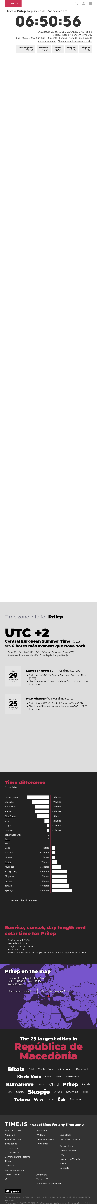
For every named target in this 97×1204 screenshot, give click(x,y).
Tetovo (22, 1099)
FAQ (62, 1155)
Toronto (9, 811)
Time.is (13, 3)
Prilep (70, 1084)
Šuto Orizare (76, 1099)
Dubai (8, 862)
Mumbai (9, 867)
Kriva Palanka (72, 1077)
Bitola (16, 1069)
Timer (8, 1161)
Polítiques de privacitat (48, 1183)
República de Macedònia (48, 1051)
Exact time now (13, 1130)
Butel (31, 1069)
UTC (7, 821)
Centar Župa (46, 1069)
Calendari (10, 1165)
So (6, 1178)
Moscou (9, 857)
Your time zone (13, 1139)
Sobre (63, 1163)
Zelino (50, 1099)
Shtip (20, 1092)
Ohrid (54, 1084)
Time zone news (45, 1139)
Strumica (72, 1091)
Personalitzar (67, 1146)
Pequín (71, 49)
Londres (43, 49)
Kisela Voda (29, 1076)
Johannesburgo (13, 835)
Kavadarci (82, 1069)
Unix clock (65, 1135)
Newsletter (42, 1143)
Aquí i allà (10, 1135)
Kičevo (48, 1077)
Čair (62, 1099)
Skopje (39, 1091)
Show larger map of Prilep (22, 991)
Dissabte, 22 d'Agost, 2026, (64, 31)
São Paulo (10, 816)
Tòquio (86, 49)
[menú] (90, 4)
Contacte (64, 1168)
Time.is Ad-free (68, 1150)
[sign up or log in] (83, 4)
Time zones (11, 1143)
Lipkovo (41, 1084)
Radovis (86, 1084)
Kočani (59, 1077)
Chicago (9, 802)
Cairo (7, 848)
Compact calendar (15, 1170)
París (58, 49)
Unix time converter (70, 1139)
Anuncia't (41, 1174)
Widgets (40, 1135)
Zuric (7, 843)
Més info (52, 38)
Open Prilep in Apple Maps (55, 991)
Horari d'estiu (12, 1148)
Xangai (8, 881)
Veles (39, 1099)
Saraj (10, 1092)
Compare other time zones (23, 900)
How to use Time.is (70, 1159)
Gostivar (65, 1069)
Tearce (85, 1092)
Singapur (10, 876)
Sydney (9, 890)
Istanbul (9, 852)
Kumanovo (20, 1084)
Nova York (10, 806)
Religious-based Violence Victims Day (72, 35)
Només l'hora (12, 1152)
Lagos (8, 825)
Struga (58, 1092)
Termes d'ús (42, 1179)
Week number (12, 1174)
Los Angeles (26, 49)
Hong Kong (11, 871)
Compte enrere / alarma (18, 1157)
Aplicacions (42, 1130)
